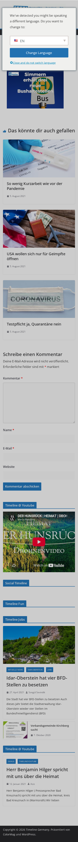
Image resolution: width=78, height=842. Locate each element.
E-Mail (8, 448)
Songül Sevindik (37, 692)
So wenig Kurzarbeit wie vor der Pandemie (34, 186)
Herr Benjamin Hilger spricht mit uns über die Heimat (37, 772)
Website (9, 467)
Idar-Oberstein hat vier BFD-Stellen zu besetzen (36, 681)
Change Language (39, 52)
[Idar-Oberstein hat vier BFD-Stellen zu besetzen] (39, 645)
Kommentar (13, 378)
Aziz (32, 784)
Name (8, 430)
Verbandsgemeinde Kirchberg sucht (50, 727)
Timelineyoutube (28, 761)
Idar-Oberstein (35, 669)
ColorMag (9, 834)
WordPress (28, 834)
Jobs (50, 669)
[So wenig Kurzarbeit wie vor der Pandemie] (39, 142)
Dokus (11, 761)
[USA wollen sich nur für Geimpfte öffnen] (39, 212)
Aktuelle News (15, 669)
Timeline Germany (37, 829)
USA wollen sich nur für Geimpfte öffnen (36, 256)
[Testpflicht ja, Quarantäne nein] (39, 283)
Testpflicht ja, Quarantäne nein (34, 324)
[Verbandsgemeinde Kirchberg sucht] (15, 730)
